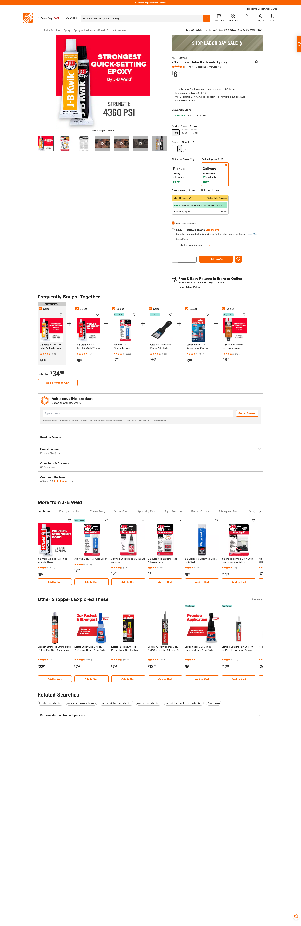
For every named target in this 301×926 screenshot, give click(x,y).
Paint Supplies (52, 30)
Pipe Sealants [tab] (173, 511)
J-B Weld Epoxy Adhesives (111, 30)
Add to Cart (217, 259)
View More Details (185, 100)
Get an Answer (247, 413)
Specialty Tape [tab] (146, 511)
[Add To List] (238, 259)
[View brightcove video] (103, 143)
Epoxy (66, 30)
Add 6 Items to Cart (57, 382)
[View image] (46, 143)
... (39, 30)
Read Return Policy (189, 286)
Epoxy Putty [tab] (97, 511)
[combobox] (142, 18)
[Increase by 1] (193, 259)
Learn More (252, 234)
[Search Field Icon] (206, 18)
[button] (150, 437)
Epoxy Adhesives (83, 30)
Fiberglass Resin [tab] (229, 511)
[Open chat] (299, 44)
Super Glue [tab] (121, 511)
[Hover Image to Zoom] (103, 82)
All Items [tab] (44, 511)
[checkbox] (40, 309)
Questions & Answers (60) (209, 66)
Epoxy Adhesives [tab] (70, 511)
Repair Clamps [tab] (200, 511)
